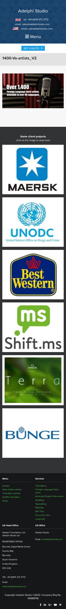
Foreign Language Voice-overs (47, 491)
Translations (41, 485)
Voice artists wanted (11, 489)
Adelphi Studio (33, 11)
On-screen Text (42, 515)
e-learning (40, 518)
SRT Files (39, 511)
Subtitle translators (11, 497)
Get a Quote (32, 48)
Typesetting (40, 503)
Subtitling (39, 500)
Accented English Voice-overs (49, 496)
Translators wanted (11, 493)
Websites (39, 507)
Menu (35, 36)
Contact (6, 485)
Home (5, 500)
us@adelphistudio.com (40, 28)
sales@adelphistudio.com (35, 24)
